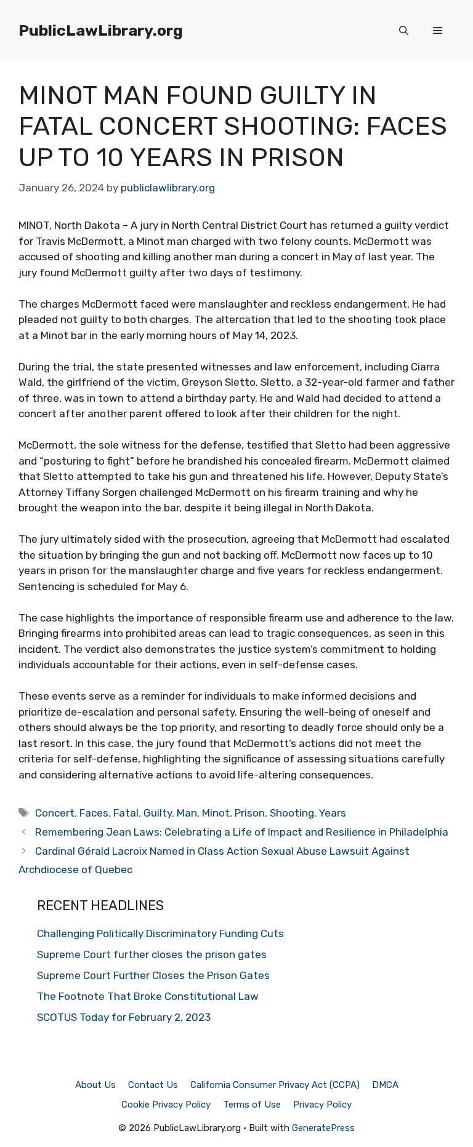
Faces (93, 813)
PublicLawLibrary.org (100, 30)
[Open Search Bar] (404, 30)
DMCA (385, 1084)
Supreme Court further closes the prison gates (152, 954)
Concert (55, 813)
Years (332, 813)
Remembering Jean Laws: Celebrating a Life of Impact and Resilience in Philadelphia (241, 832)
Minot (216, 813)
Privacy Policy (322, 1104)
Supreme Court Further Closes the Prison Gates (153, 975)
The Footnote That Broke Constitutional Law (148, 996)
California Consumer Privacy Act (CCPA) (275, 1084)
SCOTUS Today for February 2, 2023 (124, 1017)
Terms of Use (252, 1104)
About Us (95, 1084)
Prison (250, 813)
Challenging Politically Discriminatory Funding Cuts (160, 933)
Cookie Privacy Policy (166, 1104)
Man (187, 813)
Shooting (292, 813)
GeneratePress (323, 1127)
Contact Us (153, 1084)
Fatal (126, 813)
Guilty (158, 813)
